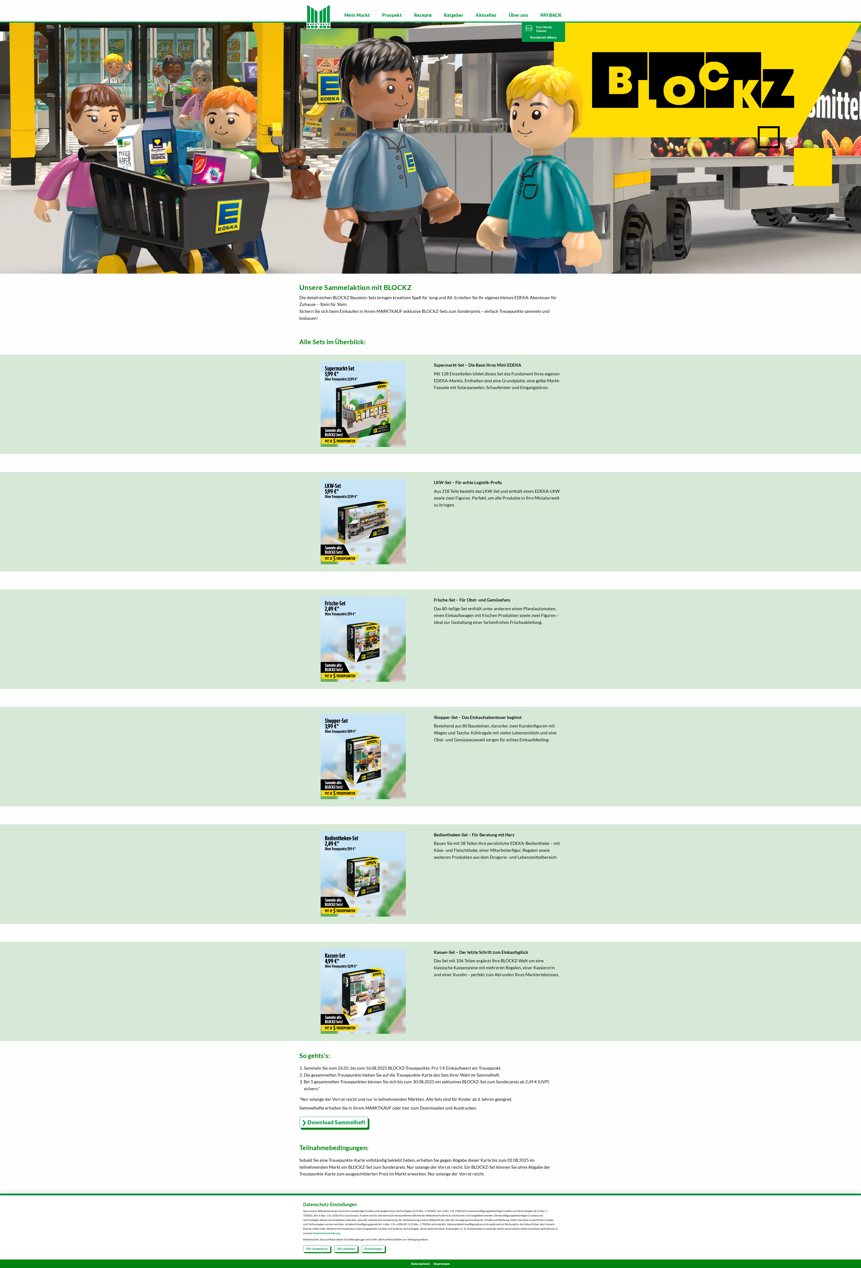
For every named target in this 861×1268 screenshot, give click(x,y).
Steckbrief (538, 37)
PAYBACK (550, 15)
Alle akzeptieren (317, 1249)
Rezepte (423, 15)
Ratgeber (453, 15)
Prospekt (392, 15)
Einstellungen (373, 1249)
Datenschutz (420, 1264)
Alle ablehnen (346, 1249)
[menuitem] (357, 15)
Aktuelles (486, 15)
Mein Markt (357, 15)
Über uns (518, 15)
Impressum (442, 1264)
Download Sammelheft (336, 1122)
